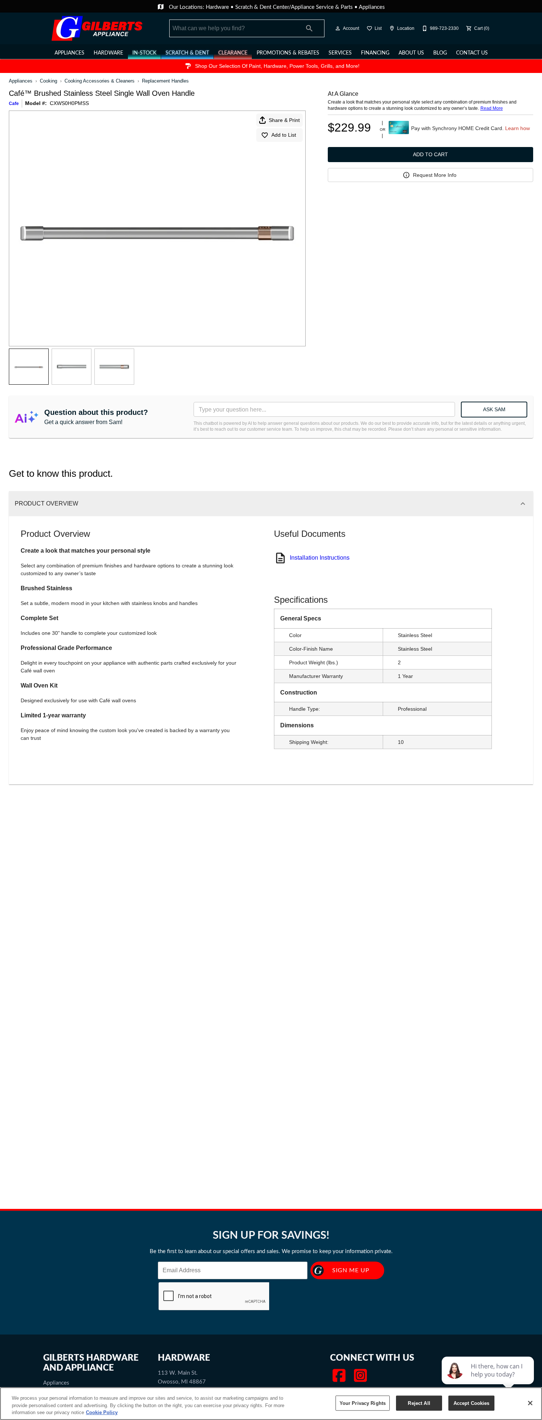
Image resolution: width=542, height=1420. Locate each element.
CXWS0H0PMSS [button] (69, 103)
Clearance (232, 52)
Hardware (218, 6)
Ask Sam (494, 409)
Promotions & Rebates (288, 52)
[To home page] (97, 28)
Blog (440, 52)
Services (340, 52)
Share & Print (284, 120)
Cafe (14, 103)
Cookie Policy (102, 1412)
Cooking (48, 81)
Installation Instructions (320, 558)
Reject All (419, 1403)
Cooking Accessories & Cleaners (100, 81)
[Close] (530, 1403)
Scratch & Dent (187, 52)
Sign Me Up (350, 1270)
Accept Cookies (472, 1403)
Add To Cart (430, 154)
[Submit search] (309, 28)
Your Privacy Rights (363, 1403)
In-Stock (144, 52)
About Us (411, 52)
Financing (375, 52)
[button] (337, 28)
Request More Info (434, 175)
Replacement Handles (165, 81)
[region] (271, 1403)
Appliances (372, 6)
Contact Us (472, 52)
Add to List (283, 135)
